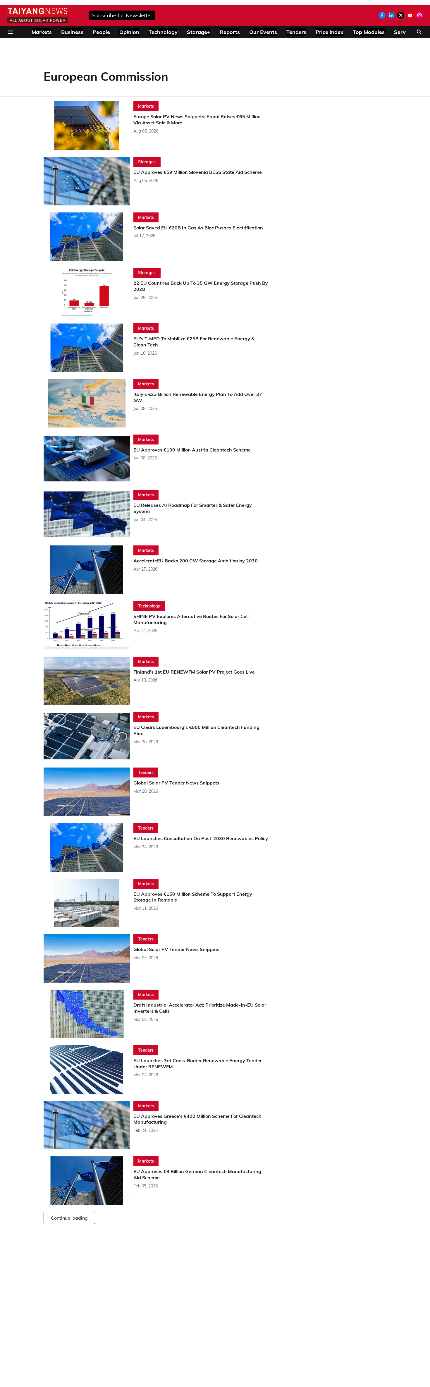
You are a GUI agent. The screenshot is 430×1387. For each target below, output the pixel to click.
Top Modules (369, 32)
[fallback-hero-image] (88, 125)
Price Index (329, 32)
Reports (230, 32)
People (101, 32)
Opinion (129, 32)
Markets (42, 32)
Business (72, 32)
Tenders (296, 32)
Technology (163, 32)
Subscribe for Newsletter (122, 15)
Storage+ (198, 32)
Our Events (263, 32)
